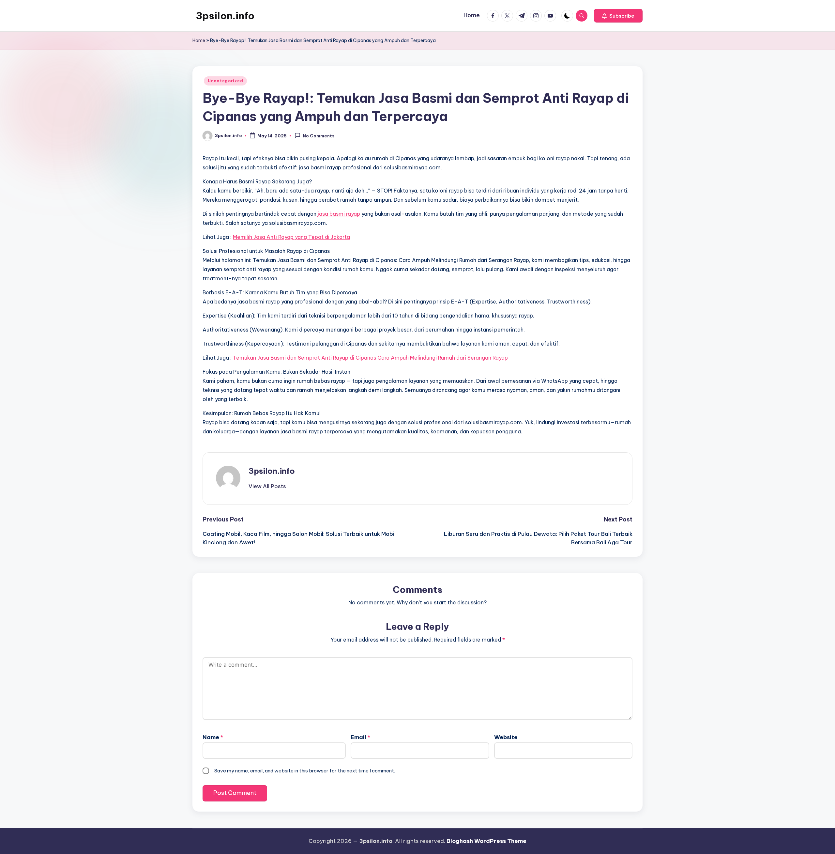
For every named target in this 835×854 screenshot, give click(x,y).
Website (506, 737)
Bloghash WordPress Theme (486, 841)
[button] (618, 16)
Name (213, 737)
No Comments (319, 136)
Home (198, 40)
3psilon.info (225, 15)
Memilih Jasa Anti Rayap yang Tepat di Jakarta (291, 237)
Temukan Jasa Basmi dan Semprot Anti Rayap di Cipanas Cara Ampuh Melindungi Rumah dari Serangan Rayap (370, 357)
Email (360, 737)
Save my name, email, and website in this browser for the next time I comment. (304, 771)
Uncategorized (225, 80)
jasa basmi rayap (339, 213)
